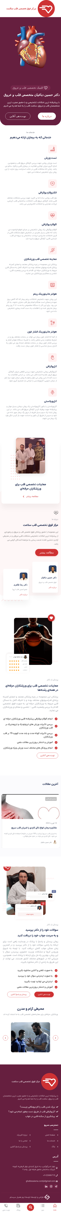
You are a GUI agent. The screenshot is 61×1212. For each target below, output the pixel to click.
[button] (5, 1037)
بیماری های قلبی (51, 799)
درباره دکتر (23, 594)
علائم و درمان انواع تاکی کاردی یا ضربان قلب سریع (34, 827)
